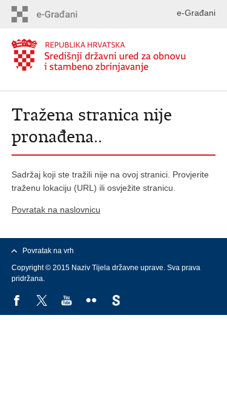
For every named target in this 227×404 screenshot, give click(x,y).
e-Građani (196, 13)
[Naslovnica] (114, 55)
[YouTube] (67, 301)
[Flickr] (92, 301)
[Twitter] (42, 301)
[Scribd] (117, 301)
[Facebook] (18, 301)
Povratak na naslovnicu (56, 209)
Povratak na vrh (48, 251)
